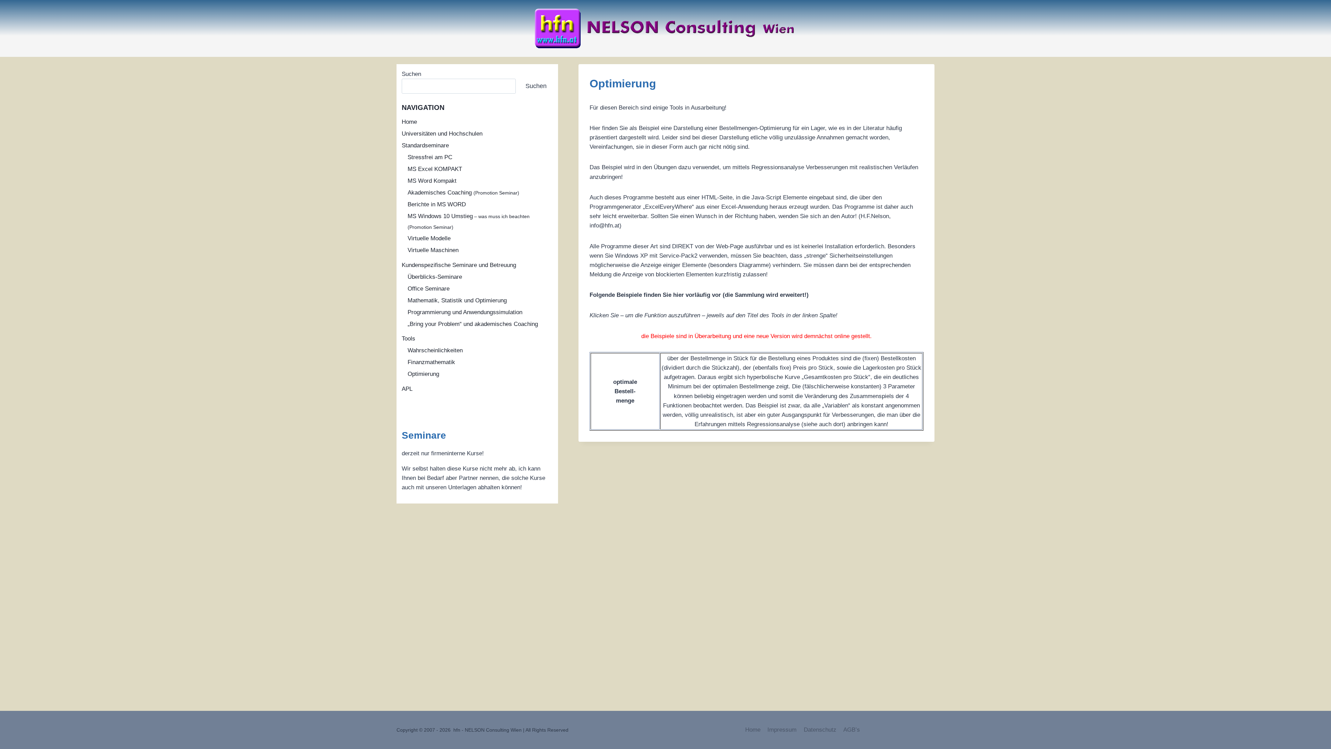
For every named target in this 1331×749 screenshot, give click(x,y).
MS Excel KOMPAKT (435, 169)
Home (409, 122)
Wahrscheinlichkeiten (435, 350)
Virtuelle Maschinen (433, 250)
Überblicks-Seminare (435, 277)
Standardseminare (425, 145)
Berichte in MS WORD (437, 204)
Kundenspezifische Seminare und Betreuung (459, 265)
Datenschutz (820, 729)
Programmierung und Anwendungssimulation (465, 312)
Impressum (782, 729)
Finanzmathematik (431, 362)
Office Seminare (429, 288)
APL (407, 389)
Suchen (411, 74)
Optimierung (423, 374)
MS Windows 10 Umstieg (469, 221)
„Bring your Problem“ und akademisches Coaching (473, 324)
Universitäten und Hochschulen (442, 133)
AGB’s (851, 729)
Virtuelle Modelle (429, 238)
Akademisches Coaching (463, 192)
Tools (408, 338)
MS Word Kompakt (432, 181)
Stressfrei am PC (430, 157)
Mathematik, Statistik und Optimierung (457, 300)
